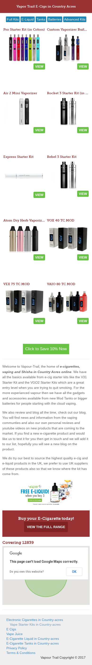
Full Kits (13, 19)
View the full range (46, 527)
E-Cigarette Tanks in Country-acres (32, 643)
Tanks (41, 19)
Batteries (54, 19)
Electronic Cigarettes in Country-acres (34, 620)
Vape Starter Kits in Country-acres (35, 624)
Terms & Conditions (20, 653)
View (39, 66)
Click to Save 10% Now (46, 349)
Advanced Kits (74, 19)
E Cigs (11, 629)
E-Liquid (27, 19)
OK (74, 572)
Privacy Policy (16, 648)
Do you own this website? (27, 571)
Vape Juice (14, 634)
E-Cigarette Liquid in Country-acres (32, 638)
